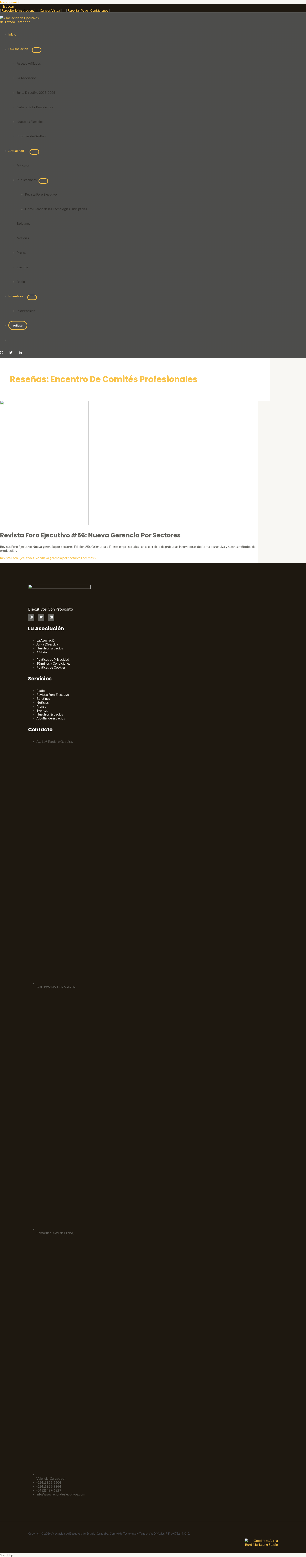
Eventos (22, 267)
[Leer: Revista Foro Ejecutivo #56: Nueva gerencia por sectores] (44, 524)
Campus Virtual (50, 10)
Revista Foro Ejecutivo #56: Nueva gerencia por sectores (90, 535)
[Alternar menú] (36, 50)
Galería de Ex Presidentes (35, 107)
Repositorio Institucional (19, 10)
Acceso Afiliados (29, 63)
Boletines (23, 223)
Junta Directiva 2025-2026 (36, 92)
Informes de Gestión (31, 136)
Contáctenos (99, 10)
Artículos (23, 165)
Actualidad (17, 151)
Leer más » (48, 558)
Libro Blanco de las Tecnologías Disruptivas (56, 209)
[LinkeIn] (20, 353)
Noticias (23, 238)
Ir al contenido (10, 2)
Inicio (12, 34)
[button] (7, 6)
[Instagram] (1, 353)
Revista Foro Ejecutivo (41, 194)
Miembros (16, 296)
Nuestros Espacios (30, 121)
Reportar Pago (78, 10)
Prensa (21, 252)
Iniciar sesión (26, 311)
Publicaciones (28, 180)
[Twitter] (10, 353)
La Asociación (18, 49)
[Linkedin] (51, 617)
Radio (21, 281)
